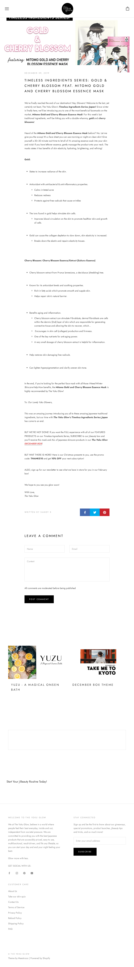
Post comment (39, 599)
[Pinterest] (24, 873)
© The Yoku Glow (19, 954)
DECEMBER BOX (33, 443)
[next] (125, 739)
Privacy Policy (15, 912)
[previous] (8, 739)
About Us (12, 891)
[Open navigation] (7, 8)
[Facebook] (9, 873)
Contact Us (13, 902)
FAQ (10, 929)
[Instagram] (17, 873)
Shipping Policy (16, 923)
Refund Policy (14, 918)
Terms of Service (16, 907)
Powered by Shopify (40, 958)
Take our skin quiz (16, 896)
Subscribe (85, 851)
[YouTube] (32, 873)
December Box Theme (93, 685)
